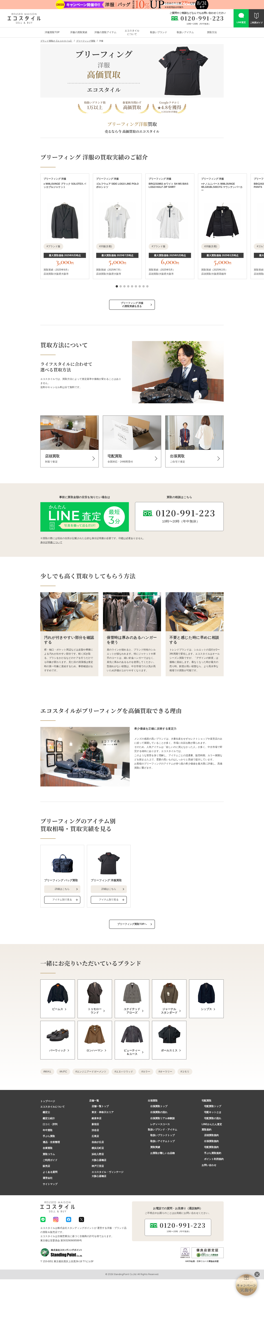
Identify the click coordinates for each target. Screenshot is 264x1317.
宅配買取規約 (211, 1147)
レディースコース (160, 1124)
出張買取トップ (158, 1106)
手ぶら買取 (49, 1136)
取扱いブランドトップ (162, 1135)
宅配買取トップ (212, 1106)
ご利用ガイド (50, 1160)
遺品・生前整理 (51, 1142)
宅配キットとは (212, 1112)
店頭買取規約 (211, 1135)
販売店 (46, 1166)
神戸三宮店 (98, 1166)
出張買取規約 (211, 1141)
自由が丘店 (98, 1142)
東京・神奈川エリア (103, 1112)
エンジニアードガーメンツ (91, 1071)
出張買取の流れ (158, 1112)
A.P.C (64, 1071)
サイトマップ (50, 1184)
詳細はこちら (62, 889)
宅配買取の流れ (212, 1118)
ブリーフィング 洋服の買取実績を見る (132, 304)
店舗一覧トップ (100, 1106)
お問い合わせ (209, 1165)
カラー (146, 1071)
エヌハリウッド (124, 1071)
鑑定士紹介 (49, 1118)
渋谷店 (95, 1130)
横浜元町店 (98, 1148)
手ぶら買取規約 (212, 1153)
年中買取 (48, 1130)
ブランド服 (54, 246)
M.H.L (48, 1071)
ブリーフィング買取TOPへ (132, 924)
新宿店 (95, 1124)
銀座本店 (96, 1118)
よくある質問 (50, 1172)
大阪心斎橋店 (99, 1160)
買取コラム (49, 1154)
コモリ (185, 1071)
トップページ (47, 1101)
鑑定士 (46, 1112)
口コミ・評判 (50, 1124)
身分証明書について (51, 542)
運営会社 (48, 1178)
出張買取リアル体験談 (162, 1118)
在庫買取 (48, 1148)
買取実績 (155, 1147)
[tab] (117, 286)
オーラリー (166, 1071)
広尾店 (95, 1136)
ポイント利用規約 (214, 1159)
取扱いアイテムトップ (162, 1141)
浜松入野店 (98, 1154)
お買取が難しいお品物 (162, 1153)
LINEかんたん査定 (212, 1124)
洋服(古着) (106, 246)
